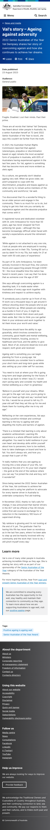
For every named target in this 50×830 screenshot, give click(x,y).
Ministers (6, 657)
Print (20, 59)
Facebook (7, 743)
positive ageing (17, 610)
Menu (10, 15)
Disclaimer (7, 700)
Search (42, 15)
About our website (11, 689)
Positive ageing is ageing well (17, 630)
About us (6, 653)
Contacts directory (11, 675)
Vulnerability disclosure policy (16, 718)
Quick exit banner (10, 707)
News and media (13, 23)
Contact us (7, 671)
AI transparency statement (15, 664)
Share (31, 59)
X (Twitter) (7, 750)
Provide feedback (14, 784)
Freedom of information (13, 668)
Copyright (7, 696)
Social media (8, 711)
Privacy (5, 704)
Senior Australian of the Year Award (20, 634)
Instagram (7, 757)
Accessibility (8, 693)
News (5, 736)
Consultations (9, 739)
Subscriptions (9, 714)
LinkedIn (6, 747)
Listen (9, 59)
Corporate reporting (12, 661)
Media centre (8, 732)
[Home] (25, 7)
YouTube (6, 754)
